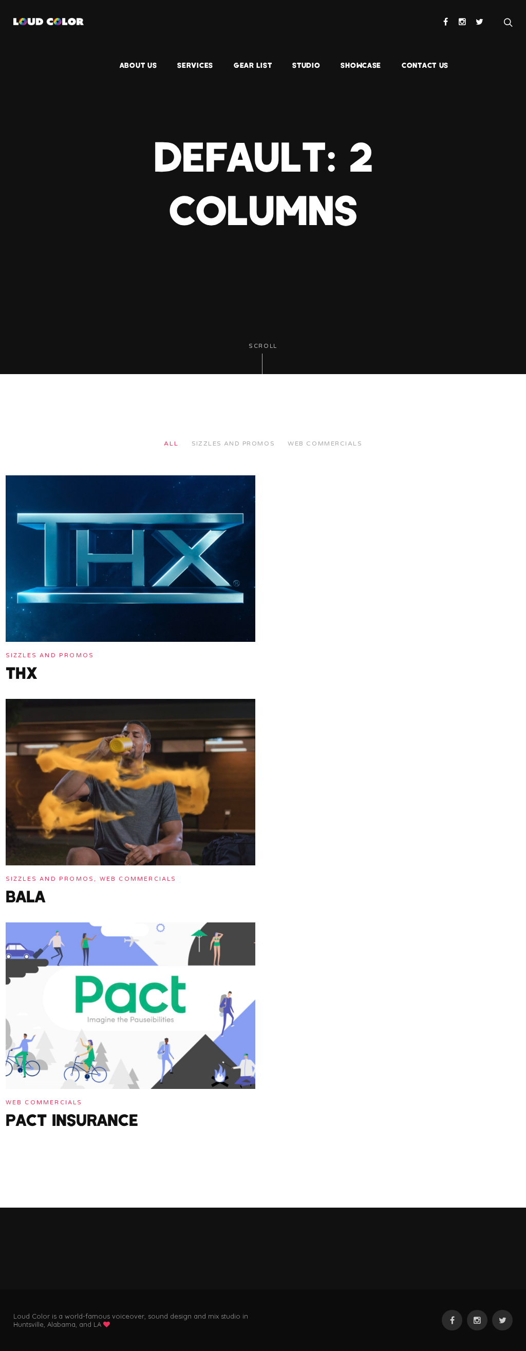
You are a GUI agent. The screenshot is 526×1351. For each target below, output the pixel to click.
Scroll (263, 346)
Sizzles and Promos (233, 443)
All (171, 443)
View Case (25, 482)
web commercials (325, 443)
